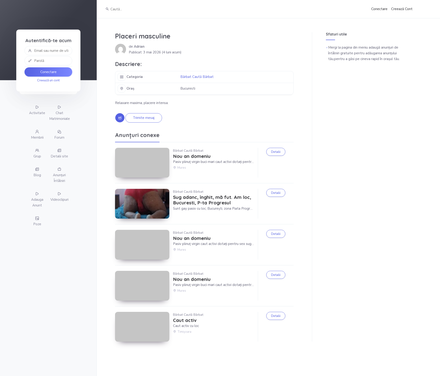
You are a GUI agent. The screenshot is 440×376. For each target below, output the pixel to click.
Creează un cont (48, 80)
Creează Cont (401, 9)
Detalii (275, 152)
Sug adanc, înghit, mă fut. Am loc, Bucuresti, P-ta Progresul (212, 200)
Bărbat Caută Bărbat (197, 76)
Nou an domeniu (192, 156)
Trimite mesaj (143, 117)
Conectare (48, 72)
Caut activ (184, 320)
